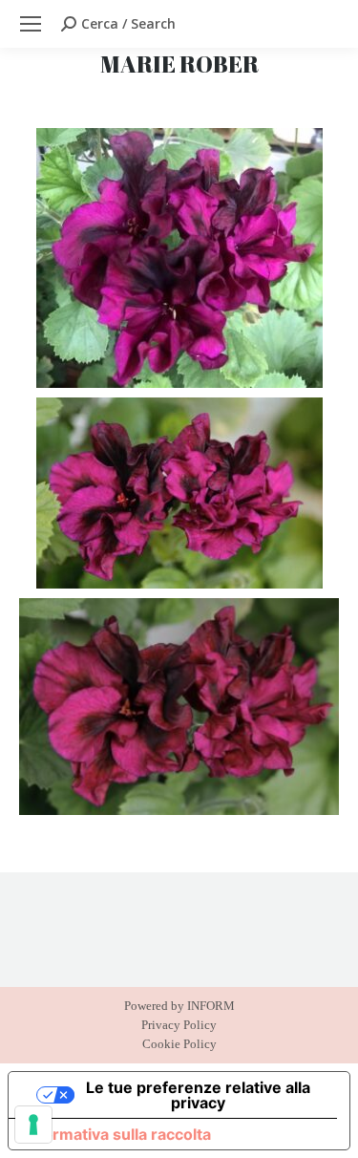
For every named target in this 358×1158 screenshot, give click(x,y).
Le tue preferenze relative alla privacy (198, 1095)
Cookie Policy (179, 1044)
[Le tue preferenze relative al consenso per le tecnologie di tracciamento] (33, 1124)
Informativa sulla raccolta (117, 1134)
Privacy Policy (179, 1025)
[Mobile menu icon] (30, 23)
